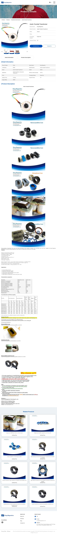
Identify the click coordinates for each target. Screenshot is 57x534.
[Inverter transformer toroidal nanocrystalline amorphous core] (42, 494)
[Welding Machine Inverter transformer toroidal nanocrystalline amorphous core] (14, 494)
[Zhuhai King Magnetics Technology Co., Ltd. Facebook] (2, 522)
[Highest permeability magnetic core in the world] (42, 423)
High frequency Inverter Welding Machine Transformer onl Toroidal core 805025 (42, 457)
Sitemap (8, 531)
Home (4, 19)
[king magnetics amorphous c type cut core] (11, 348)
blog (21, 520)
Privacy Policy (3, 531)
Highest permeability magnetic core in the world (42, 432)
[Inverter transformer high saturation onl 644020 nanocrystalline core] (14, 471)
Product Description (26, 57)
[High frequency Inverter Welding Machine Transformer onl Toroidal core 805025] (42, 447)
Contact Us (22, 523)
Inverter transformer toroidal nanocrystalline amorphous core (42, 504)
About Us (22, 516)
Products (8, 19)
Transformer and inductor (15, 19)
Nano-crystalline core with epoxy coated (14, 456)
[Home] (7, 516)
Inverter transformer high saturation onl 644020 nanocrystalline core (14, 480)
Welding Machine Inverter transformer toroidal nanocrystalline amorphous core (14, 505)
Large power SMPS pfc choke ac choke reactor (14, 432)
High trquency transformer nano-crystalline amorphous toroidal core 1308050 (43, 481)
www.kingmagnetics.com (9, 404)
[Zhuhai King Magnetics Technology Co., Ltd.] (6, 2)
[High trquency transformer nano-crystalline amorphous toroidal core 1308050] (42, 471)
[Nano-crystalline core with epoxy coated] (14, 447)
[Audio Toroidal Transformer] (14, 35)
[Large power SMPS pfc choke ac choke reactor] (14, 423)
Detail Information (9, 57)
